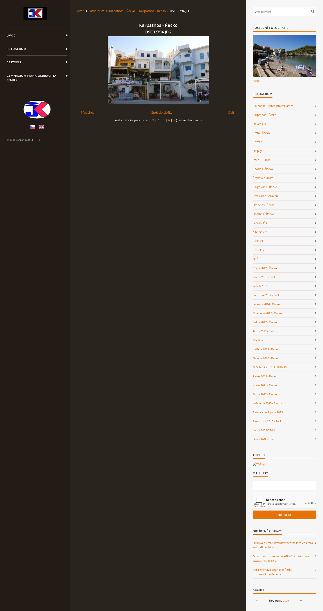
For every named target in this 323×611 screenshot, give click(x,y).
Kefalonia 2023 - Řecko (267, 403)
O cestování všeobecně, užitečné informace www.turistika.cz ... (281, 558)
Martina (258, 340)
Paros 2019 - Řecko (265, 376)
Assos (256, 81)
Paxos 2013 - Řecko (265, 277)
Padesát (258, 241)
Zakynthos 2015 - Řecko (268, 421)
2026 (286, 601)
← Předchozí (86, 112)
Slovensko (259, 124)
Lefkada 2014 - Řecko (266, 304)
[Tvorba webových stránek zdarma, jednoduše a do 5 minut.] (32, 140)
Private (257, 142)
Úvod (11, 35)
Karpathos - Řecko (121, 11)
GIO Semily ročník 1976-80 (270, 367)
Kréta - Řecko (261, 133)
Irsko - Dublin (261, 160)
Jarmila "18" (260, 286)
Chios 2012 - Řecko (265, 268)
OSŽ (255, 259)
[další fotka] (232, 70)
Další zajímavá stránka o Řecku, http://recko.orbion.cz (273, 572)
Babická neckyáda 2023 (268, 412)
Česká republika (263, 178)
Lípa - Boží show (263, 439)
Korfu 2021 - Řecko (265, 385)
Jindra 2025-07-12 (264, 430)
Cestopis (14, 62)
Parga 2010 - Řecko (265, 187)
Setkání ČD (260, 223)
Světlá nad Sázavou (265, 196)
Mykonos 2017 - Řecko (267, 313)
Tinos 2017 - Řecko (265, 331)
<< (257, 601)
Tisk (38, 140)
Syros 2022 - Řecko (265, 394)
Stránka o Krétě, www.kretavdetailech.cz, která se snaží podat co (283, 545)
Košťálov (258, 250)
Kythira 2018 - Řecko (266, 349)
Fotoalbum (16, 49)
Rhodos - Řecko (263, 169)
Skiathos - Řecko (263, 214)
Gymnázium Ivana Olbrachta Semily (31, 78)
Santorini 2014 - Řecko (267, 295)
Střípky (257, 151)
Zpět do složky (161, 112)
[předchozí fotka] (84, 70)
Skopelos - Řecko (264, 205)
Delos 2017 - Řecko (265, 322)
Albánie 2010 (261, 232)
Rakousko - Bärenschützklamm (273, 106)
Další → (234, 112)
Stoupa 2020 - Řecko (266, 358)
